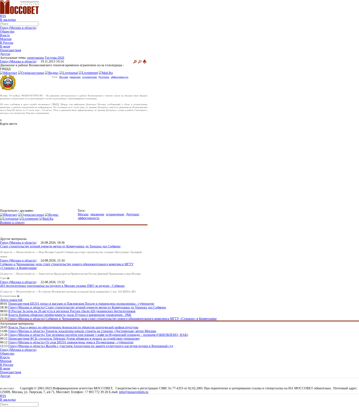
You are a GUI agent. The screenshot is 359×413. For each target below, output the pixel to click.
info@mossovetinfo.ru (133, 392)
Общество (7, 31)
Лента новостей (11, 300)
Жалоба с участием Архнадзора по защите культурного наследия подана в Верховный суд (109, 346)
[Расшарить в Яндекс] (52, 72)
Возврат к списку (12, 222)
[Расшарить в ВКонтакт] (8, 72)
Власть (5, 35)
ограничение (89, 77)
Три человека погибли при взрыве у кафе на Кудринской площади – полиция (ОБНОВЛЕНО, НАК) (116, 335)
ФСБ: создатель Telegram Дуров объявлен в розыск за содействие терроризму (85, 338)
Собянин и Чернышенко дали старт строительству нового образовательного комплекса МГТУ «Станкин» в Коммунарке (131, 318)
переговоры (35, 57)
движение (75, 77)
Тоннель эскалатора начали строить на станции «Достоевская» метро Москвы (100, 331)
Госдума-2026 (54, 57)
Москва (63, 77)
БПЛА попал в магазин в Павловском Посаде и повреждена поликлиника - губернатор (92, 303)
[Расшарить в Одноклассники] (31, 72)
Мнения (5, 39)
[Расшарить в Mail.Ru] (106, 72)
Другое (5, 54)
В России (6, 42)
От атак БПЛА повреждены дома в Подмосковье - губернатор (89, 342)
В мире (5, 46)
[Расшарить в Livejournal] (68, 72)
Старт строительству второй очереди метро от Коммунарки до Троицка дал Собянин (60, 246)
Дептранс (103, 77)
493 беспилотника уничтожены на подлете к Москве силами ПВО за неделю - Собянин (62, 286)
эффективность (119, 77)
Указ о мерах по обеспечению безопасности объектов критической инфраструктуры (78, 327)
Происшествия (10, 50)
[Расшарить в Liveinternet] (88, 72)
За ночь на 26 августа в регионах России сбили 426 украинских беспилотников (78, 311)
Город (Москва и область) (18, 28)
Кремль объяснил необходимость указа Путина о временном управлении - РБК (75, 315)
